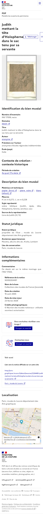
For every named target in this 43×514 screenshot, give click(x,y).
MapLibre (7, 437)
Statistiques (26, 495)
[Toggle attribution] (38, 437)
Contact (27, 491)
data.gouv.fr (25, 485)
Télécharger (32, 37)
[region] (21, 426)
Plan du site (13, 499)
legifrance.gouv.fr (9, 485)
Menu (39, 3)
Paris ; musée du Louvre (14, 383)
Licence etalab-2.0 (27, 509)
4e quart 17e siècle (10, 173)
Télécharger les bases (11, 495)
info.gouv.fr (6, 480)
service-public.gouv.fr (24, 480)
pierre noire (25, 190)
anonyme (6, 139)
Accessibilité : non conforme (11, 491)
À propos (36, 491)
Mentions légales (7, 504)
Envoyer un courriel (23, 328)
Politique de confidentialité (23, 504)
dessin (4, 123)
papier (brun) (8, 190)
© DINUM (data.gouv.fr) (20, 437)
